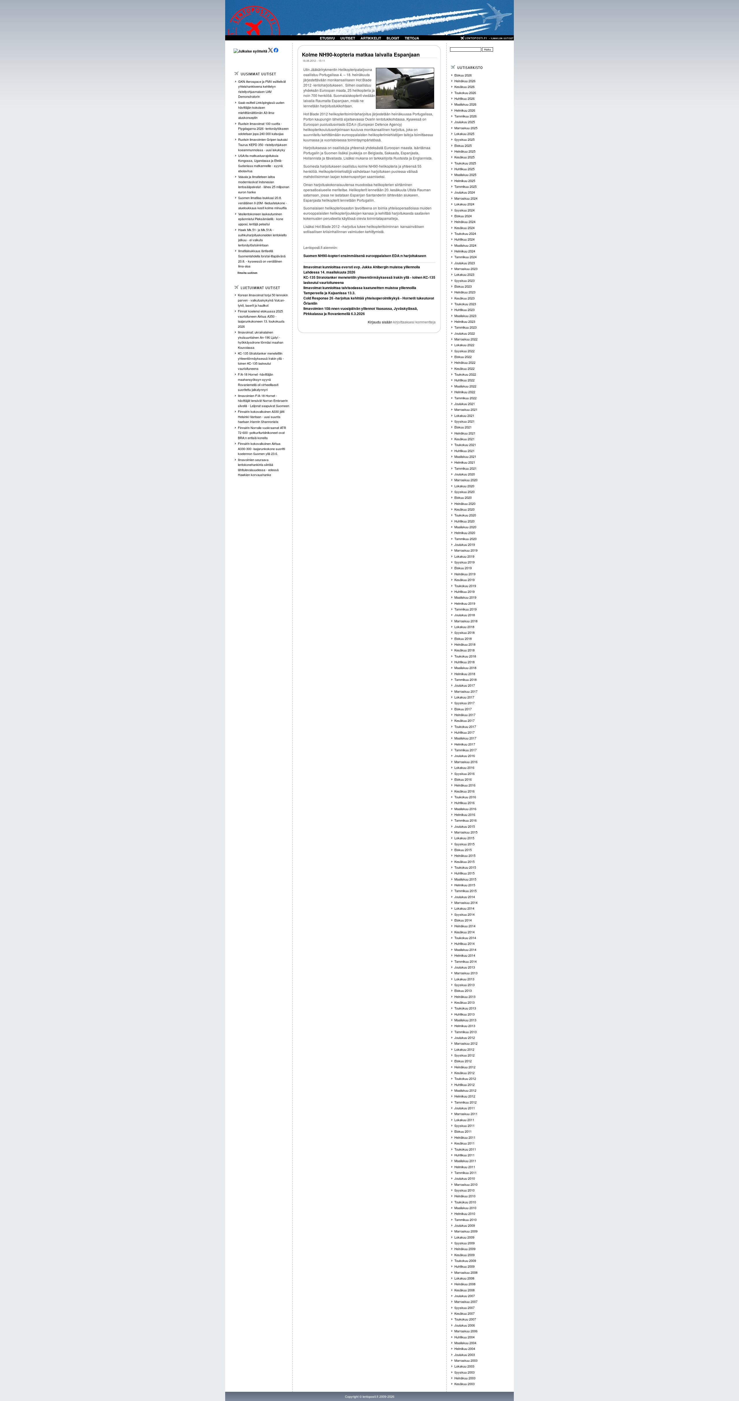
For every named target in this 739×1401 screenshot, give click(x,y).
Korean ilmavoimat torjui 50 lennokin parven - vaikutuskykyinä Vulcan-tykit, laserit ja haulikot (263, 300)
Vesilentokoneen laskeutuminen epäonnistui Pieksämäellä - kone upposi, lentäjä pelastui (260, 218)
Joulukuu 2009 (464, 1225)
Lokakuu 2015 (464, 838)
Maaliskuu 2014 (465, 949)
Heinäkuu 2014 (464, 926)
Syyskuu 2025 (464, 139)
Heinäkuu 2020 (464, 503)
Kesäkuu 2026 (464, 86)
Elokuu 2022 (463, 356)
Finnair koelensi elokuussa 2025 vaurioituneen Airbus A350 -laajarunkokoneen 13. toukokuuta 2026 (261, 319)
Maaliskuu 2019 (465, 597)
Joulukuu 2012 (464, 1037)
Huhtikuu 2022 (464, 380)
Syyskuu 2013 (464, 984)
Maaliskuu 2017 (465, 738)
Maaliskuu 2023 (465, 315)
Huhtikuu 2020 (464, 521)
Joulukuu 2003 (464, 1354)
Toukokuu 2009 (465, 1260)
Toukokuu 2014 (465, 937)
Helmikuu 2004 (464, 1348)
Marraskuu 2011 (465, 1113)
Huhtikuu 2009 (464, 1266)
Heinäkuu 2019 (464, 574)
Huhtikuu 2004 (464, 1337)
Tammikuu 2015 (465, 890)
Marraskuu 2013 (465, 973)
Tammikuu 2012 (465, 1102)
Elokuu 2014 (463, 920)
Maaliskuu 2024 (465, 245)
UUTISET (347, 38)
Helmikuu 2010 (464, 1213)
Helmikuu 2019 (464, 603)
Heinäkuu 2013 (464, 996)
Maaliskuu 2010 (465, 1207)
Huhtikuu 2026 (464, 98)
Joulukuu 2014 (464, 896)
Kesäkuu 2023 (464, 298)
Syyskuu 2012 (464, 1055)
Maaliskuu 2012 (465, 1090)
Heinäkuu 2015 (464, 855)
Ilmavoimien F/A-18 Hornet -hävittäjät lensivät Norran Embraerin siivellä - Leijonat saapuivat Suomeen (263, 400)
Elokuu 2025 (463, 145)
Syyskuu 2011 (464, 1125)
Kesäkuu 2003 (464, 1383)
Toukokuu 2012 (465, 1078)
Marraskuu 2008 (465, 1272)
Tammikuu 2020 (465, 538)
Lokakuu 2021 (464, 415)
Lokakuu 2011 (464, 1119)
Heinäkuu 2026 (464, 80)
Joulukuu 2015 (464, 826)
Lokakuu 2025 (464, 133)
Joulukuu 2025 (464, 121)
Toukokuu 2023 (465, 303)
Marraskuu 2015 (465, 832)
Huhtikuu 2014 (464, 943)
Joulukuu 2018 (464, 615)
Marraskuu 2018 (465, 621)
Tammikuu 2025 (465, 186)
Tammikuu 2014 (465, 961)
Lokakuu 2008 (464, 1278)
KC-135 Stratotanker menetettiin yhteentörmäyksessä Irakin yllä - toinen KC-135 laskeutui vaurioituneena (261, 361)
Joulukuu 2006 (464, 1325)
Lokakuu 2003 (464, 1366)
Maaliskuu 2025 (465, 174)
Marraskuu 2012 (465, 1043)
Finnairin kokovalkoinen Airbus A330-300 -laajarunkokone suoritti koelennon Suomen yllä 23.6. (261, 448)
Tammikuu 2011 (465, 1172)
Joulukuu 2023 (464, 263)
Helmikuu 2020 (464, 532)
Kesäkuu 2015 (464, 861)
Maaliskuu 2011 (465, 1160)
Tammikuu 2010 (465, 1219)
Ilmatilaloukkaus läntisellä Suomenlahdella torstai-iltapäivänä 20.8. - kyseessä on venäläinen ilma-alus (261, 258)
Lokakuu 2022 (464, 344)
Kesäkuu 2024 (464, 227)
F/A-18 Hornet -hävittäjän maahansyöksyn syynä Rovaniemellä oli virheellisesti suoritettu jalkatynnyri (258, 382)
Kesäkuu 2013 (464, 1002)
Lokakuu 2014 (464, 908)
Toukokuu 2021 (465, 444)
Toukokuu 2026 (465, 92)
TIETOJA (412, 38)
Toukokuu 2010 (465, 1202)
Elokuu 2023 (463, 286)
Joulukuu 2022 (464, 333)
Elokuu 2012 (463, 1061)
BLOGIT (393, 38)
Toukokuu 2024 (465, 233)
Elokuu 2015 (463, 849)
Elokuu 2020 (463, 497)
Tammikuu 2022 (465, 398)
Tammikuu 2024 (465, 256)
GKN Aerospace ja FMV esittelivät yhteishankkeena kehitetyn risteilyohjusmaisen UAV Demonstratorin (262, 89)
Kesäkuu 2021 (464, 439)
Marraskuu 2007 (465, 1301)
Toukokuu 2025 (465, 163)
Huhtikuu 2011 (464, 1155)
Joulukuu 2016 (464, 755)
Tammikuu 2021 (465, 468)
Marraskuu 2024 (465, 198)
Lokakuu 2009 (464, 1237)
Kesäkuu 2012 (464, 1072)
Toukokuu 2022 (465, 374)
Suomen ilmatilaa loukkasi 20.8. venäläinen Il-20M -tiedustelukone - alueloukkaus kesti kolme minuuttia (262, 202)
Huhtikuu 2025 (464, 168)
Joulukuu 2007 (464, 1295)
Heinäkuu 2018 (464, 644)
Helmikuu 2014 (464, 955)
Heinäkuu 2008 (464, 1284)
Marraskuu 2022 (465, 339)
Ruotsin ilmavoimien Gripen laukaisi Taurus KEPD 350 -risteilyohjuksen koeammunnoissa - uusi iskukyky (263, 144)
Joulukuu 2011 (464, 1108)
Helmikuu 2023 (464, 321)
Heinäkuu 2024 (464, 221)
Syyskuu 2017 (464, 702)
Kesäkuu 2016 (464, 791)
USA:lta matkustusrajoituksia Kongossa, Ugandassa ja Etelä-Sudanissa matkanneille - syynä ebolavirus (260, 163)
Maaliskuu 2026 (465, 104)
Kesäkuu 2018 (464, 650)
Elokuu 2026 (463, 75)
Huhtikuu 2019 (464, 591)
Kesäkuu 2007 (464, 1313)
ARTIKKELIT (371, 38)
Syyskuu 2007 (464, 1307)
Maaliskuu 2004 (465, 1342)
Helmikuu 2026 (464, 110)
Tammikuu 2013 (465, 1031)
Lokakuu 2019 (464, 556)
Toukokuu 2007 (465, 1319)
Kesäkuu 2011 (464, 1143)
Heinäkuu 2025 (464, 151)
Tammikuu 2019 (465, 609)
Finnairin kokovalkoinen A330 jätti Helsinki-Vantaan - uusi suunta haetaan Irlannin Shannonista (261, 416)
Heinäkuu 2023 (464, 292)
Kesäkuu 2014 (464, 932)
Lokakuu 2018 (464, 626)
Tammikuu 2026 (465, 116)
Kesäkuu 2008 (464, 1290)
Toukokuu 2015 (465, 867)
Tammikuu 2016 (465, 820)
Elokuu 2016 (463, 779)
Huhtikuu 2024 (464, 239)
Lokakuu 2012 (464, 1049)
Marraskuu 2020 (465, 479)
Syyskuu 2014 (464, 914)
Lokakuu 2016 (464, 767)
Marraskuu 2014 (465, 902)
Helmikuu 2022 (464, 391)
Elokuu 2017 (463, 709)
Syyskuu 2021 (464, 421)
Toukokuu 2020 (465, 515)
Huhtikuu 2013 (464, 1014)
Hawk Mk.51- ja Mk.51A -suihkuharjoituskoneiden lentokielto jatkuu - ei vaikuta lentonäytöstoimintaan (262, 237)
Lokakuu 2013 (464, 979)
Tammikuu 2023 (465, 327)
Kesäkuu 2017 (464, 720)
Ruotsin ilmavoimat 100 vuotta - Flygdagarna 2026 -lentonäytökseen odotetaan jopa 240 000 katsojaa (263, 128)
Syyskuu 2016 (464, 773)
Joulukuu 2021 (464, 403)
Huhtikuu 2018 (464, 662)
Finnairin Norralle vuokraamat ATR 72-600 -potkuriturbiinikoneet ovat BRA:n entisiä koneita (262, 432)
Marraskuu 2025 (465, 128)
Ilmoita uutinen (247, 273)
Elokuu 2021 (463, 427)
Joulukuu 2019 (464, 544)
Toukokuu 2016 (465, 797)
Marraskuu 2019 (465, 550)
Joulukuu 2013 (464, 967)
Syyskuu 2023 (464, 280)
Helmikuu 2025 (464, 180)
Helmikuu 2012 (464, 1096)
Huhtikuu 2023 (464, 309)
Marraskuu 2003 (465, 1360)
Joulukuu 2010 (464, 1178)
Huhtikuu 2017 (464, 732)
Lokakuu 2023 (464, 274)
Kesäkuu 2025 (464, 157)
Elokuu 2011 (463, 1131)
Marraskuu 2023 (465, 268)
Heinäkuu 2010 (464, 1196)
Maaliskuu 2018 (465, 667)
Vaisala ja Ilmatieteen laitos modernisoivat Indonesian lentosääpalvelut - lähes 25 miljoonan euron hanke (263, 184)
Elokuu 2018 (463, 638)
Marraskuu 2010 (465, 1184)
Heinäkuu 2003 (464, 1378)
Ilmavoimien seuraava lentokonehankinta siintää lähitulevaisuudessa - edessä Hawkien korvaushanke (258, 467)
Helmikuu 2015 (464, 885)
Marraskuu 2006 (465, 1331)
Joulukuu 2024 (464, 192)
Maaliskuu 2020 (465, 527)
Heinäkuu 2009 (464, 1248)
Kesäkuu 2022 (464, 368)
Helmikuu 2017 (464, 744)
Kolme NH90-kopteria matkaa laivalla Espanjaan (361, 54)
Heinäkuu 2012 (464, 1067)
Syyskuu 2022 (464, 351)
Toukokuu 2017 (465, 726)
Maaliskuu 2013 (465, 1020)
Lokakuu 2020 (464, 486)
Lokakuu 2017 (464, 697)
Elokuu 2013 (463, 990)
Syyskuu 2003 (464, 1372)
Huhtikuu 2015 (464, 873)
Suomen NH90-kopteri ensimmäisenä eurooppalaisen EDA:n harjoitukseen (364, 255)
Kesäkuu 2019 (464, 579)
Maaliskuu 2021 (465, 456)
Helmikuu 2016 (464, 814)
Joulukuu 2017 (464, 685)
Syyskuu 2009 (464, 1243)
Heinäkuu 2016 (464, 785)
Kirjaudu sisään (380, 321)
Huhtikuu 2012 (464, 1084)
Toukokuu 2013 (465, 1008)
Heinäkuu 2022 (464, 362)
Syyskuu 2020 (464, 491)
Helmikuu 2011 (464, 1166)
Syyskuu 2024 (464, 210)
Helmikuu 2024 (464, 251)
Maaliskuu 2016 (465, 808)
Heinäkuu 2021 (464, 433)
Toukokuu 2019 (465, 585)
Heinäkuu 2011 (464, 1137)
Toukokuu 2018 (465, 656)
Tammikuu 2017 (465, 750)
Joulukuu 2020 (464, 474)
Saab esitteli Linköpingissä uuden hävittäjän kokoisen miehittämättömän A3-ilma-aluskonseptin (261, 110)
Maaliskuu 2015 (465, 879)
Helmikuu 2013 (464, 1025)
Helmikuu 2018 (464, 673)
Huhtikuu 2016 (464, 802)
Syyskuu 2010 (464, 1190)
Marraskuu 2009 (465, 1231)
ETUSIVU (327, 38)
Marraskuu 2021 (465, 409)
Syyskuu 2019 (464, 562)
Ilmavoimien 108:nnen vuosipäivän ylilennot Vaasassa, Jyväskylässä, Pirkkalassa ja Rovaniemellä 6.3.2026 (360, 311)
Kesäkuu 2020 (464, 509)
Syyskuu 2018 (464, 632)
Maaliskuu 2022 (465, 386)
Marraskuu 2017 (465, 691)
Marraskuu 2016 (465, 761)
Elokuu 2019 (463, 567)
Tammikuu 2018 (465, 679)
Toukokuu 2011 (465, 1149)
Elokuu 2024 (463, 215)
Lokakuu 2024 (464, 204)
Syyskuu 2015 (464, 844)
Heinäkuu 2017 (464, 714)
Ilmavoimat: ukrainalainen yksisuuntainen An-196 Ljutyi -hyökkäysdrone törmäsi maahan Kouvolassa (260, 340)
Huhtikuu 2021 (464, 450)
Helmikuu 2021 (464, 462)
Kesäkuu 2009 (464, 1254)
